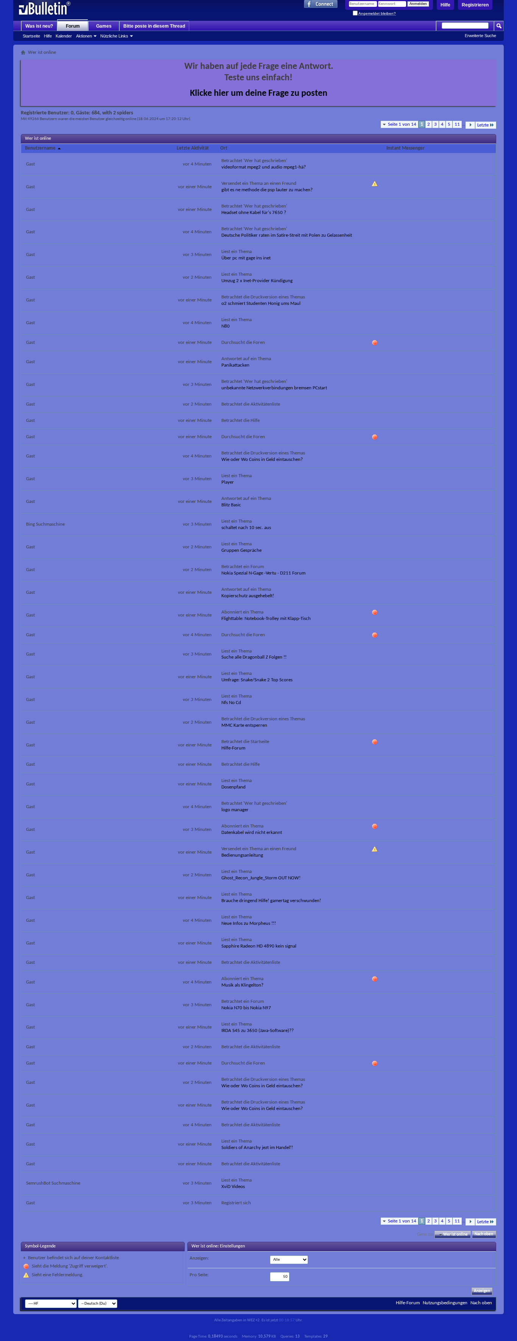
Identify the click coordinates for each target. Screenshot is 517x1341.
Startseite (31, 36)
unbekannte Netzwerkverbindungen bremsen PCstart (274, 388)
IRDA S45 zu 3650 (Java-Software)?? (257, 1030)
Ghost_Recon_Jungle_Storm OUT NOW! (261, 878)
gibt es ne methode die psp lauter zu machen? (267, 189)
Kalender (64, 36)
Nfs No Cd (231, 702)
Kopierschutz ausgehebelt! (247, 595)
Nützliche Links (114, 36)
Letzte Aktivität (193, 148)
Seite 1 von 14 (402, 124)
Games (104, 26)
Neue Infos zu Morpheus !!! (248, 923)
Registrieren (475, 5)
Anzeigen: (199, 1258)
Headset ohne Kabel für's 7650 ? (253, 212)
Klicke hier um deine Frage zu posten (258, 93)
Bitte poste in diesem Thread (154, 26)
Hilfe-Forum (233, 748)
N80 (225, 326)
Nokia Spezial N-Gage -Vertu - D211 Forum (263, 573)
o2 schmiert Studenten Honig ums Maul (261, 303)
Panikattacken (235, 365)
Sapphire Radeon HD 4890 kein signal (258, 946)
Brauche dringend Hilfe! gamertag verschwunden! (271, 900)
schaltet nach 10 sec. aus (246, 527)
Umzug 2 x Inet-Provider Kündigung (257, 280)
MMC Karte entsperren (244, 725)
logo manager (235, 809)
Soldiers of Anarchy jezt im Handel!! (257, 1147)
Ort (223, 148)
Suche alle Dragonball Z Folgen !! (254, 657)
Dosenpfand (233, 787)
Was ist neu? (39, 26)
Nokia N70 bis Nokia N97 (246, 1007)
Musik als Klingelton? (242, 985)
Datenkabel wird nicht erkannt (251, 832)
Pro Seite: (199, 1274)
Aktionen (84, 36)
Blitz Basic (231, 505)
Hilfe (445, 5)
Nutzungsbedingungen (445, 1302)
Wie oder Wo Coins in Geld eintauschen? (262, 459)
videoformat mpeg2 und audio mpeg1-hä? (263, 167)
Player (227, 482)
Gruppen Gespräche (241, 550)
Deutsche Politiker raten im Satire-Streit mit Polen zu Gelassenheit (286, 235)
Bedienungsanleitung (242, 855)
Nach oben (484, 1235)
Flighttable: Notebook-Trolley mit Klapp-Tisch (266, 618)
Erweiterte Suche (480, 35)
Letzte (483, 125)
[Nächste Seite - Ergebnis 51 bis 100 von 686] (470, 125)
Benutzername (41, 148)
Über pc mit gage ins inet (246, 258)
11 (457, 124)
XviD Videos (233, 1186)
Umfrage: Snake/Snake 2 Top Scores (257, 680)
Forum (73, 26)
